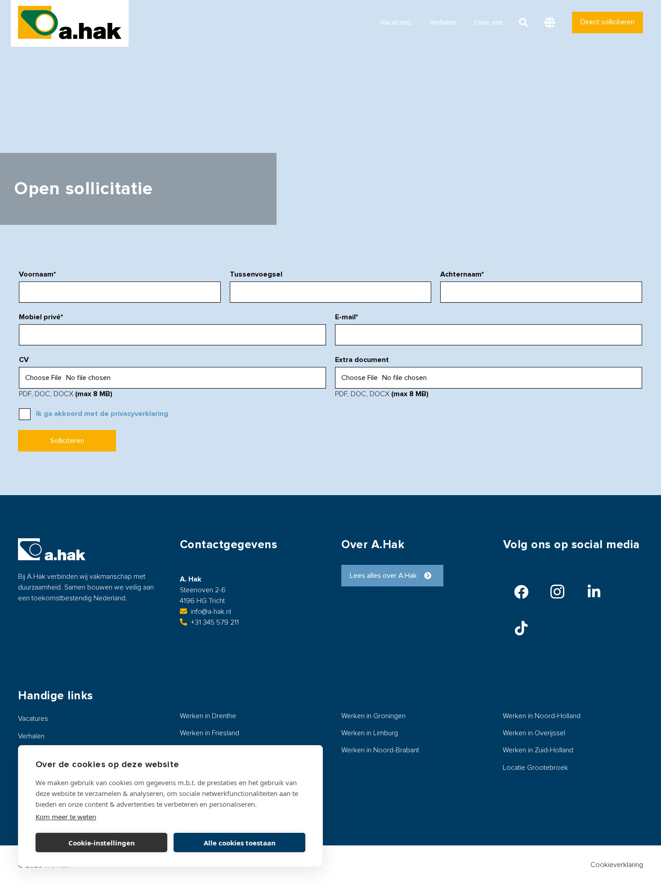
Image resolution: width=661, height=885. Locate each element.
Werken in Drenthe (208, 716)
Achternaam (462, 274)
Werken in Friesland (209, 733)
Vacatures (33, 718)
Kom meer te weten (66, 816)
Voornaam (37, 274)
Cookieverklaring (616, 864)
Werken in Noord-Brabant (380, 750)
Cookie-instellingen (101, 842)
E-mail (346, 317)
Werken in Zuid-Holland (538, 750)
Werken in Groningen (373, 716)
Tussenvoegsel (256, 274)
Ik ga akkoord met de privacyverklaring (102, 413)
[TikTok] (521, 628)
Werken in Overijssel (534, 733)
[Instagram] (558, 592)
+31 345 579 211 (215, 622)
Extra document (362, 359)
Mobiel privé (41, 317)
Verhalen (31, 736)
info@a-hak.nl (211, 611)
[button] (523, 22)
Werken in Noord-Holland (542, 716)
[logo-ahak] (69, 23)
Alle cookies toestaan (240, 842)
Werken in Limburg (369, 733)
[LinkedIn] (594, 592)
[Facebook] (521, 592)
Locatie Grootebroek (535, 767)
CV (24, 359)
